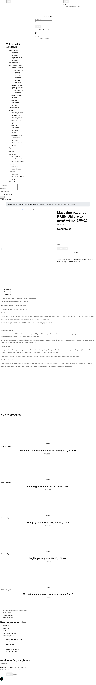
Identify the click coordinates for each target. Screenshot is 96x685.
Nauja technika (16, 156)
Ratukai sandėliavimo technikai (16, 128)
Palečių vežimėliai (17, 67)
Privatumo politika (8, 636)
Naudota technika (17, 159)
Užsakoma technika (18, 161)
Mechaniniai (19, 90)
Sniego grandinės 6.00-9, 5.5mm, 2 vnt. (48, 522)
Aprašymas (7, 289)
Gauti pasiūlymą (62, 248)
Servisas (15, 166)
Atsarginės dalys (17, 169)
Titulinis (10, 204)
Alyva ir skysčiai (17, 135)
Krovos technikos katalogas (14, 639)
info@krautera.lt (9, 617)
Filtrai (14, 133)
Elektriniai (18, 92)
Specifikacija (8, 292)
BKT (82, 262)
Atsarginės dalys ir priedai (20, 204)
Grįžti (79, 6)
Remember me (5, 191)
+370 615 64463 (48, 16)
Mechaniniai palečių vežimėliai (19, 73)
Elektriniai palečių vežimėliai (18, 80)
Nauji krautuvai (10, 642)
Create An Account (5, 199)
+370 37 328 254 (9, 615)
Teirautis (62, 256)
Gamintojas (7, 294)
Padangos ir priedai (67, 262)
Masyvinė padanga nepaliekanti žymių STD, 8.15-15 (48, 450)
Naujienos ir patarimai (18, 176)
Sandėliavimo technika (13, 649)
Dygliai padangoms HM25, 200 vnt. (48, 558)
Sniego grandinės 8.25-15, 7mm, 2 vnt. (48, 486)
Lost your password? (6, 194)
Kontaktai (6, 628)
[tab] (49, 289)
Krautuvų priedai (17, 118)
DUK (13, 179)
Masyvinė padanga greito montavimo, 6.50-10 (48, 594)
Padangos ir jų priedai (34, 204)
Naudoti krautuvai (11, 644)
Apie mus (15, 174)
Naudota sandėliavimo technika (16, 103)
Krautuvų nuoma (11, 647)
